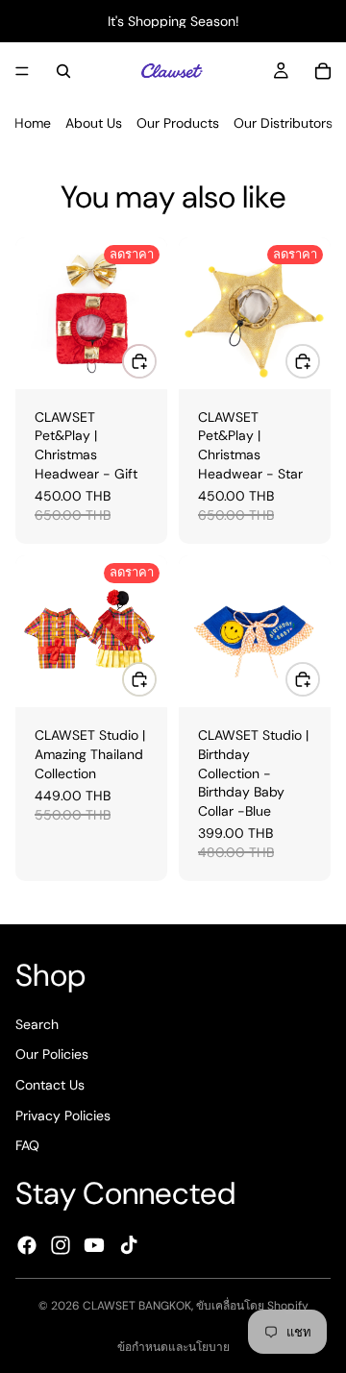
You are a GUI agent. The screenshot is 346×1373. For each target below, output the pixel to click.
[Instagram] (60, 1245)
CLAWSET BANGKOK (137, 1305)
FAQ (27, 1145)
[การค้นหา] (63, 71)
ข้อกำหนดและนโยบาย (173, 1347)
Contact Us (50, 1084)
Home (32, 123)
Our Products (177, 123)
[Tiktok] (128, 1245)
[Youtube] (94, 1245)
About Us (93, 123)
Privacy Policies (63, 1115)
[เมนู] (22, 71)
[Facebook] (26, 1245)
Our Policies (51, 1055)
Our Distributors (283, 123)
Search (37, 1024)
